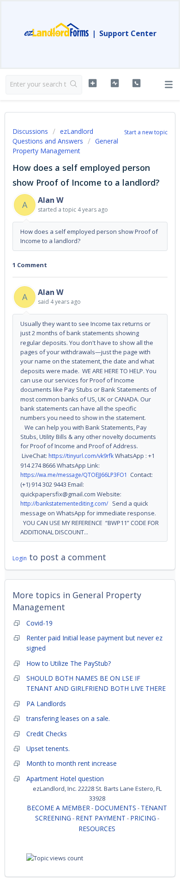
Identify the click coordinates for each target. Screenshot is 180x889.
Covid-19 (39, 623)
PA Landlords (46, 703)
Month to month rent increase (71, 763)
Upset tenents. (48, 748)
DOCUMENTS (115, 807)
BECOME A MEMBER (58, 807)
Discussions (30, 131)
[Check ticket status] (114, 83)
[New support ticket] (92, 83)
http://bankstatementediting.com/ (64, 503)
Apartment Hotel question (65, 778)
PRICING (143, 818)
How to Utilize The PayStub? (68, 663)
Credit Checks (46, 733)
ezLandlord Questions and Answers (52, 136)
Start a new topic (146, 132)
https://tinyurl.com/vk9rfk (81, 456)
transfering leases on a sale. (68, 718)
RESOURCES (96, 828)
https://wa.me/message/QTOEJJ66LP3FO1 (73, 475)
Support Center (127, 33)
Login (19, 558)
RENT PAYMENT (101, 818)
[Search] (74, 84)
